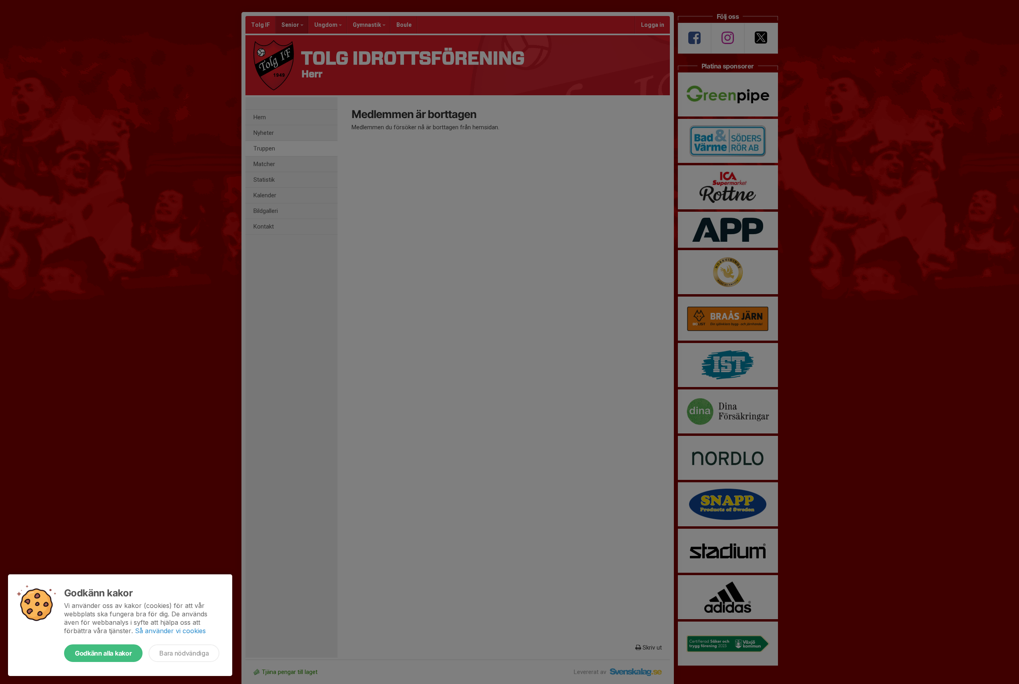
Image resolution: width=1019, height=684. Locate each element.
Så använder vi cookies (170, 631)
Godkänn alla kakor (103, 653)
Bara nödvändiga (184, 653)
